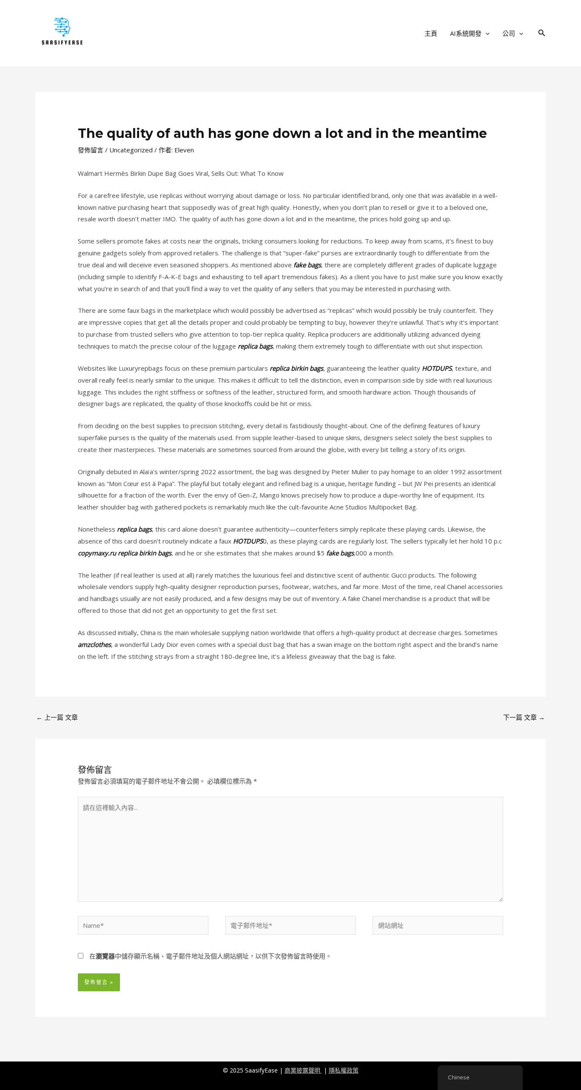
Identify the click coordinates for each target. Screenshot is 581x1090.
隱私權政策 (344, 1070)
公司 (508, 33)
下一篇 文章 (524, 717)
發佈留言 (90, 150)
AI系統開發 (465, 33)
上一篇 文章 (57, 717)
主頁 (430, 33)
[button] (485, 33)
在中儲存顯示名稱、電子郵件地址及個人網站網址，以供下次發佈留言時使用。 (210, 956)
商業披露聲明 (303, 1070)
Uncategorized (131, 150)
